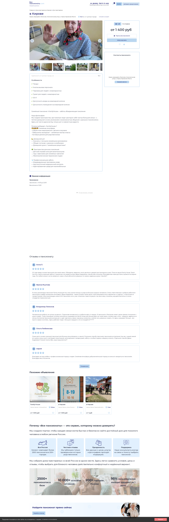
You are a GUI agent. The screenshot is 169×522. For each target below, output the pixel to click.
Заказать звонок (122, 82)
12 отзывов (126, 24)
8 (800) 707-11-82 (99, 3)
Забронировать (122, 40)
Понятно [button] (160, 519)
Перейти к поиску (39, 513)
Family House (35, 404)
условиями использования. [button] (49, 519)
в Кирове (61, 404)
